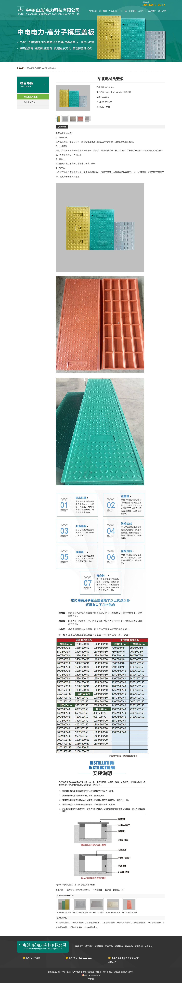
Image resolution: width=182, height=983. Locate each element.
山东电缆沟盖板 (77, 922)
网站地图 (91, 979)
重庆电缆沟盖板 (123, 922)
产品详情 (62, 127)
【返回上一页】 (118, 890)
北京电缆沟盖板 (91, 927)
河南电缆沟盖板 (138, 922)
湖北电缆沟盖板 (50, 68)
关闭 (108, 890)
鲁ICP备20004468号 (92, 975)
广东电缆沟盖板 (108, 922)
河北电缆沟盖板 (92, 922)
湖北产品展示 (36, 68)
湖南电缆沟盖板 (154, 922)
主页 (27, 68)
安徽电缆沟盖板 (75, 927)
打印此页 (97, 890)
